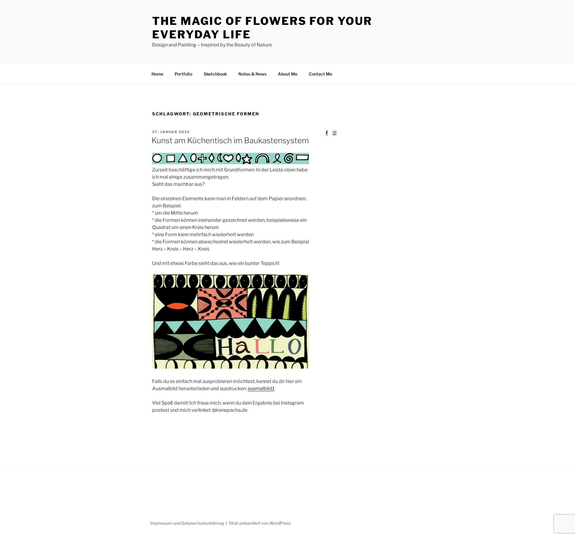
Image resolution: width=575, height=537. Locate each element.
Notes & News (252, 73)
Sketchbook (215, 73)
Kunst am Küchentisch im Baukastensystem (230, 140)
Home (157, 73)
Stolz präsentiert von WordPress (260, 523)
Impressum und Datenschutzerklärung (187, 523)
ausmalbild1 (261, 388)
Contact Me (320, 73)
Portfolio (183, 73)
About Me (287, 73)
